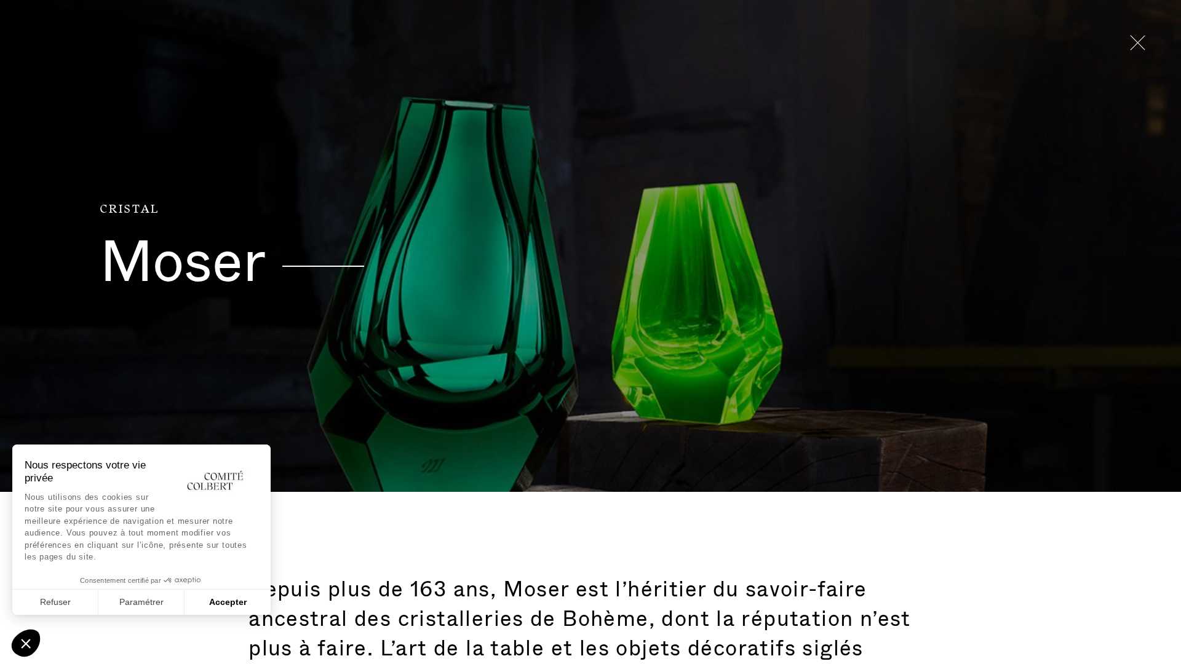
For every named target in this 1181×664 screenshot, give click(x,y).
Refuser (55, 602)
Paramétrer (141, 602)
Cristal (129, 209)
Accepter (228, 602)
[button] (26, 643)
